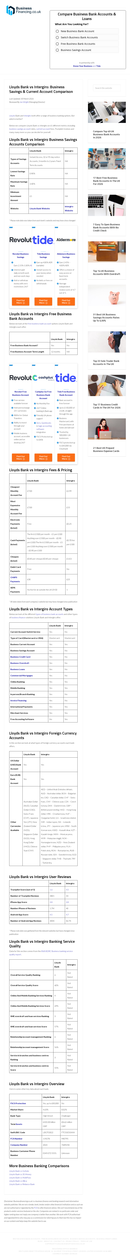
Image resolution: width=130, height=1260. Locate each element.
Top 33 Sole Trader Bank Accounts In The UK (106, 362)
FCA (35, 1208)
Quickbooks (46, 423)
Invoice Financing (18, 700)
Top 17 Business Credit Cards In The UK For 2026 (106, 405)
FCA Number (16, 1138)
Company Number (19, 1145)
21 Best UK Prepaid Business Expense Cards (106, 449)
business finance (18, 617)
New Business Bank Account (77, 31)
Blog (40, 1241)
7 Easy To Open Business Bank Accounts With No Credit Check (106, 227)
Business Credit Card (20, 657)
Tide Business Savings (43, 255)
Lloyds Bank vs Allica (18, 1181)
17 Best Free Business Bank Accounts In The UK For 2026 (106, 181)
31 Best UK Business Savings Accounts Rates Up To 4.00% (106, 317)
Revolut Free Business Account (20, 393)
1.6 (51, 889)
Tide (98, 66)
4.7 (67, 914)
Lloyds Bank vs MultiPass (20, 1177)
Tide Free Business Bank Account (66, 393)
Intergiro (27, 115)
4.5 (67, 889)
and (84, 66)
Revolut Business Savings (21, 255)
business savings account (19, 129)
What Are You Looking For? (71, 24)
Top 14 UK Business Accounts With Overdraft (106, 272)
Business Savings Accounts (82, 1239)
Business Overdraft (19, 663)
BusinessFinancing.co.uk (24, 10)
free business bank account (39, 323)
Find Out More (21, 301)
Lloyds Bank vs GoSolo (19, 1171)
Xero (38, 423)
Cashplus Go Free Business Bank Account (43, 394)
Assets (19, 1124)
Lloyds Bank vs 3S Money (20, 1174)
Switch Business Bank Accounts (79, 37)
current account (43, 129)
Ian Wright (24, 102)
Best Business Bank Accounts (26, 1239)
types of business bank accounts (49, 614)
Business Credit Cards (107, 1239)
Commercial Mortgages (21, 675)
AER (32, 265)
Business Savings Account (76, 50)
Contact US (59, 1241)
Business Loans (17, 669)
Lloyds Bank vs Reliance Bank (22, 1184)
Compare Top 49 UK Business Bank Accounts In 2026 (106, 134)
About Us (48, 1241)
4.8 (51, 902)
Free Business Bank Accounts (78, 43)
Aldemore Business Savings (66, 255)
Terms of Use (86, 1241)
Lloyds (12, 115)
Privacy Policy (72, 1241)
